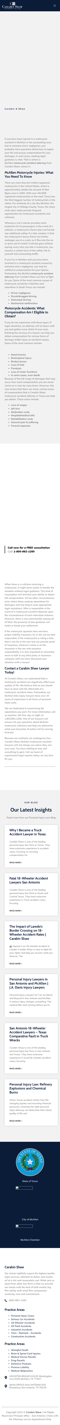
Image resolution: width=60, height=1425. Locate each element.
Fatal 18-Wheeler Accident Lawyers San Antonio (28, 880)
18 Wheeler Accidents (23, 1322)
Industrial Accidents (21, 1329)
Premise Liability (20, 1367)
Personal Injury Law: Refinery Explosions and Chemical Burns (30, 1088)
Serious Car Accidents (23, 1319)
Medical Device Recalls (23, 1356)
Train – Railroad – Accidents (26, 1333)
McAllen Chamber (30, 1239)
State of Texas (30, 1181)
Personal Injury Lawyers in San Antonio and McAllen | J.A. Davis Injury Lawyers (28, 983)
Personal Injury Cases (22, 1315)
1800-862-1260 (17, 1300)
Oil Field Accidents (21, 1326)
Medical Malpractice (22, 1370)
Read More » (15, 862)
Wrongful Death (19, 1350)
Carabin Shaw (34, 1412)
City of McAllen (30, 1219)
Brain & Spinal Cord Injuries (25, 1353)
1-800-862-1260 (24, 551)
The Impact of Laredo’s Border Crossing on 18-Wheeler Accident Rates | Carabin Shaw (27, 932)
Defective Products (21, 1363)
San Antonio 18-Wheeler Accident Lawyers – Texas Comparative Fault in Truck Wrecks (28, 1034)
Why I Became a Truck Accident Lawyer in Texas (27, 832)
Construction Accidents (23, 1336)
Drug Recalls (18, 1360)
